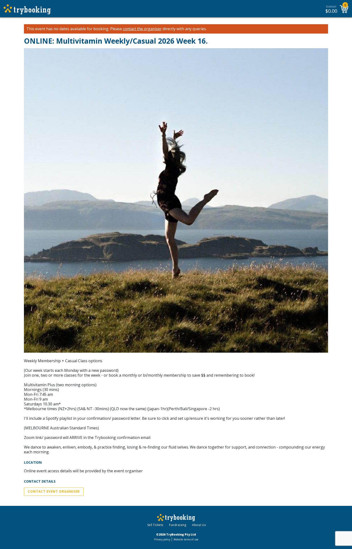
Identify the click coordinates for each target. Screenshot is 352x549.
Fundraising (177, 525)
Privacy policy (162, 539)
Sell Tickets (155, 525)
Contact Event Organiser (54, 491)
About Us (199, 525)
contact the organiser (142, 29)
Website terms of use (186, 539)
